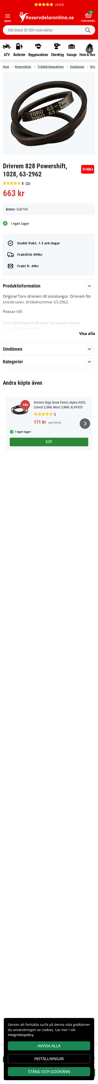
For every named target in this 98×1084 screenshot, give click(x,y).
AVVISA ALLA (49, 1045)
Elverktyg (57, 54)
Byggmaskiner (38, 54)
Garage (72, 54)
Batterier (19, 54)
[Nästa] (89, 49)
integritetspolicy (21, 1035)
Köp (49, 442)
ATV (7, 54)
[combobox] (49, 30)
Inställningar (49, 1058)
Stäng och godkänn (49, 1071)
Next (85, 423)
